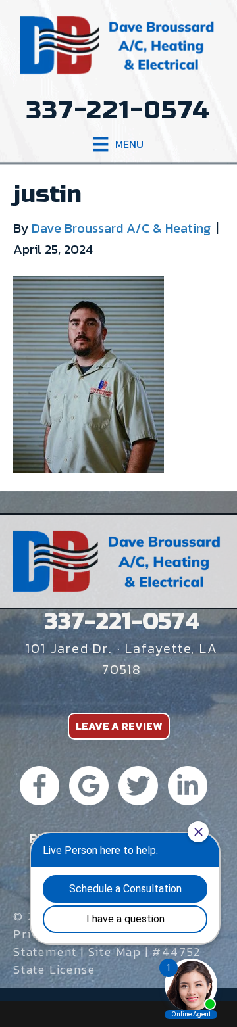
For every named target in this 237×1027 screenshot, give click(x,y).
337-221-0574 (118, 110)
